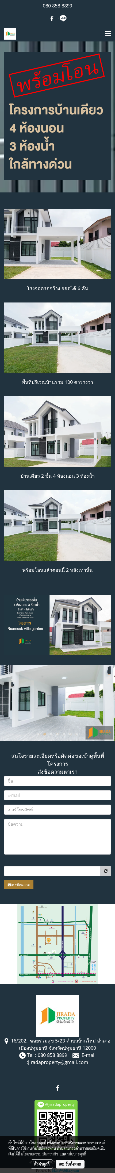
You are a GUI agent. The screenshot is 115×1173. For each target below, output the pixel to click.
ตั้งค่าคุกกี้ (41, 1164)
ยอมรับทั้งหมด (70, 1164)
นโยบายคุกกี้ (76, 1153)
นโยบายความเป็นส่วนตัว (39, 1153)
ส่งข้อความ (21, 884)
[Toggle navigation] (108, 34)
